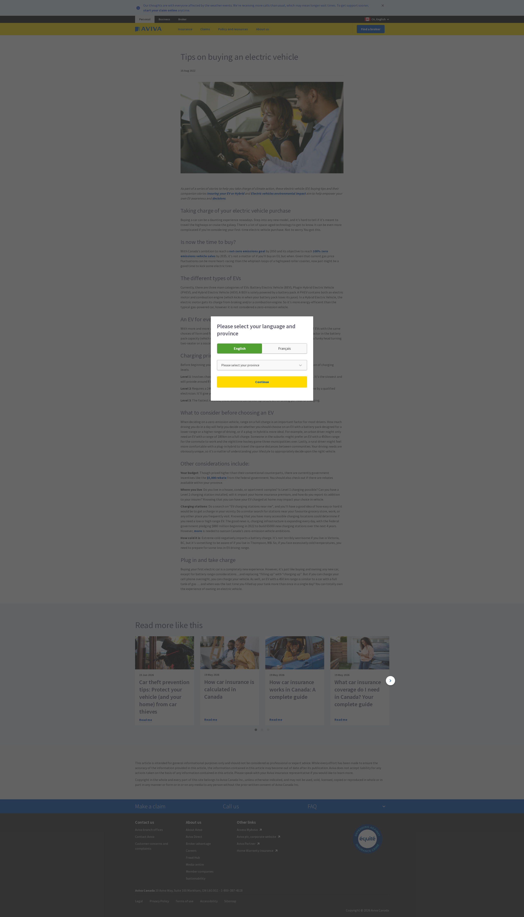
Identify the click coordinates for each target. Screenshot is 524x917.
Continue (262, 382)
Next (390, 680)
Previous (133, 680)
